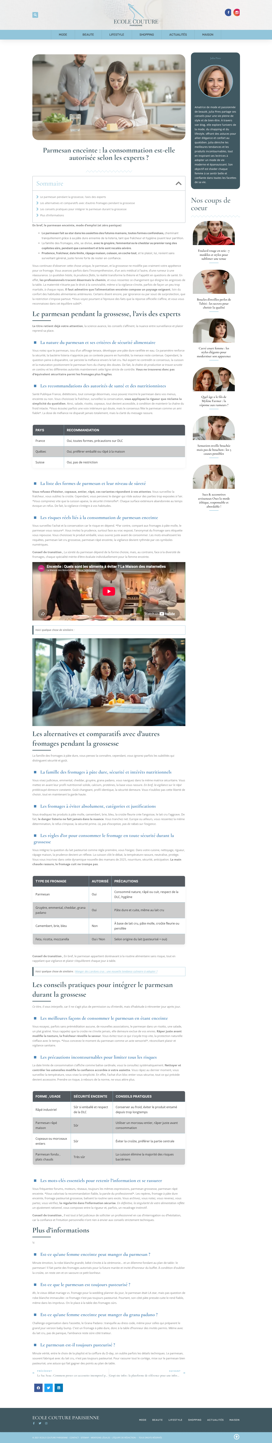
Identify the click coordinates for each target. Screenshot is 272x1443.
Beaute (88, 34)
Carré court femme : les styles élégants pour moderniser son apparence (214, 352)
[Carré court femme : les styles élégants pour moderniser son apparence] (214, 331)
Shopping (147, 34)
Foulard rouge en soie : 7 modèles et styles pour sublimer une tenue (214, 255)
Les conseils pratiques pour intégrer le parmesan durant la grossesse (83, 209)
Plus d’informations (52, 215)
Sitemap (85, 1437)
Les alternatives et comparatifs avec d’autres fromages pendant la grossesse (87, 203)
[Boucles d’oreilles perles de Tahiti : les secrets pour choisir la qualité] (214, 282)
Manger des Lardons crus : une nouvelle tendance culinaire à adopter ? (116, 971)
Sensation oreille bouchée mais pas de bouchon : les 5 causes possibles (214, 450)
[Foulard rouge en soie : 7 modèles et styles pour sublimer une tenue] (214, 233)
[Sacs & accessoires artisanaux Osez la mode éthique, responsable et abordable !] (214, 477)
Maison (207, 34)
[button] (35, 15)
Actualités (178, 34)
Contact (74, 1437)
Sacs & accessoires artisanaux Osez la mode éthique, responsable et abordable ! (214, 500)
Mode (63, 34)
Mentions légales (100, 1437)
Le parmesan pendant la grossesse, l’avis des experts (73, 197)
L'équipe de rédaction (124, 1437)
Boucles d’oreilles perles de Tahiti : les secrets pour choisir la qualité (214, 303)
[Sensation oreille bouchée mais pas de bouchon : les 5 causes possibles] (214, 428)
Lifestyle (116, 34)
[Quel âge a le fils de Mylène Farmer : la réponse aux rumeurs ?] (214, 379)
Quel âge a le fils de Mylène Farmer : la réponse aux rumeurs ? (213, 401)
